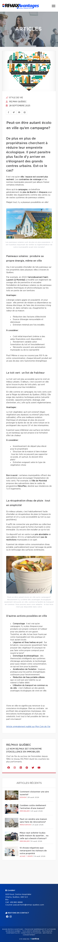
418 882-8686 (16, 902)
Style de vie (16, 98)
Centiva (34, 939)
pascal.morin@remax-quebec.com (28, 905)
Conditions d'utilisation (31, 933)
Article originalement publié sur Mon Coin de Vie (28, 727)
